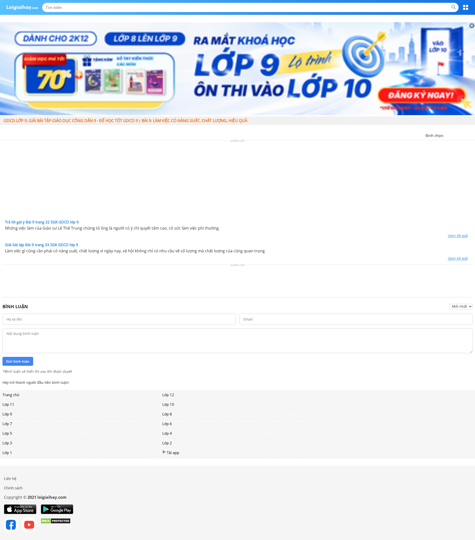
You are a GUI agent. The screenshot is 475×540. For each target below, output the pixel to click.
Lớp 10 (168, 404)
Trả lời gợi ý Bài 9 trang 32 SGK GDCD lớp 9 (42, 221)
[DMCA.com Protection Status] (56, 525)
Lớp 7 (7, 423)
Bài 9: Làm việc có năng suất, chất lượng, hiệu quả (194, 120)
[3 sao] (460, 135)
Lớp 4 (167, 433)
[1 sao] (448, 135)
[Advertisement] (237, 181)
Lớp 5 (7, 433)
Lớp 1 (7, 452)
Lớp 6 (167, 423)
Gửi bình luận (17, 361)
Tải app (173, 452)
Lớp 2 (167, 442)
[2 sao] (454, 135)
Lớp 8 (167, 413)
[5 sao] (472, 135)
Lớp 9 (7, 413)
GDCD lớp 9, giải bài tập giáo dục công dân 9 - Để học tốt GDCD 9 (71, 120)
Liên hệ (10, 478)
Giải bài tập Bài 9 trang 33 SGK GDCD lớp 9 (41, 244)
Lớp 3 (7, 442)
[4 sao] (466, 135)
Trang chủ (10, 394)
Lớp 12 (168, 394)
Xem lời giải (458, 235)
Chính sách (13, 487)
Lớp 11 (8, 404)
